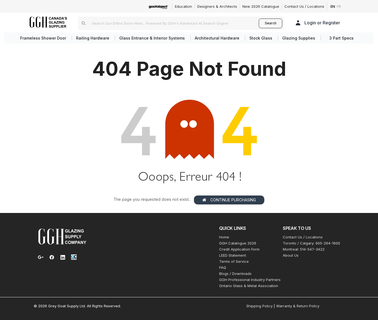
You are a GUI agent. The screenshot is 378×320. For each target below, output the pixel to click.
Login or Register (322, 22)
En (332, 6)
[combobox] (168, 23)
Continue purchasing (233, 199)
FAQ (222, 267)
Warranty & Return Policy (297, 306)
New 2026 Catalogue (260, 6)
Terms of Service (234, 261)
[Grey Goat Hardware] (62, 236)
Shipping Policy (259, 306)
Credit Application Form (239, 249)
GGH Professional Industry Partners (250, 279)
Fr (339, 6)
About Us (291, 255)
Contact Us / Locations (304, 6)
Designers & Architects (217, 6)
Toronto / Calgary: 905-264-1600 (311, 243)
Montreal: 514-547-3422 (304, 249)
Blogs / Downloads (235, 273)
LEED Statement (232, 255)
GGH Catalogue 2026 (237, 243)
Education (183, 6)
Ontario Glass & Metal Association (248, 285)
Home (224, 237)
